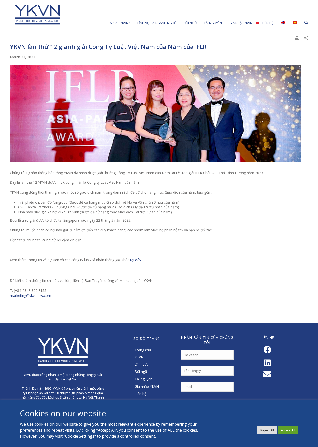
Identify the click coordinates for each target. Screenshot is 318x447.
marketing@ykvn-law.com (30, 295)
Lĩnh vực (141, 364)
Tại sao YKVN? (119, 23)
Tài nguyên (213, 23)
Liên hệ (267, 23)
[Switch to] (283, 22)
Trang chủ (143, 349)
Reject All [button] (267, 430)
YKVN (139, 357)
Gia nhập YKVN (240, 23)
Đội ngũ (141, 371)
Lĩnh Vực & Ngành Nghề (156, 23)
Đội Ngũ (190, 23)
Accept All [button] (288, 430)
